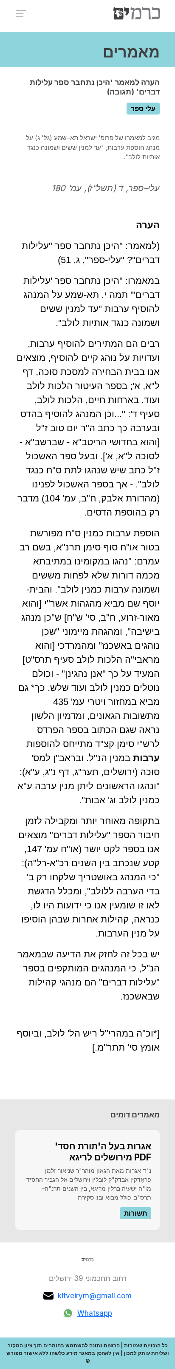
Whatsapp (94, 1313)
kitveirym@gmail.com (95, 1296)
